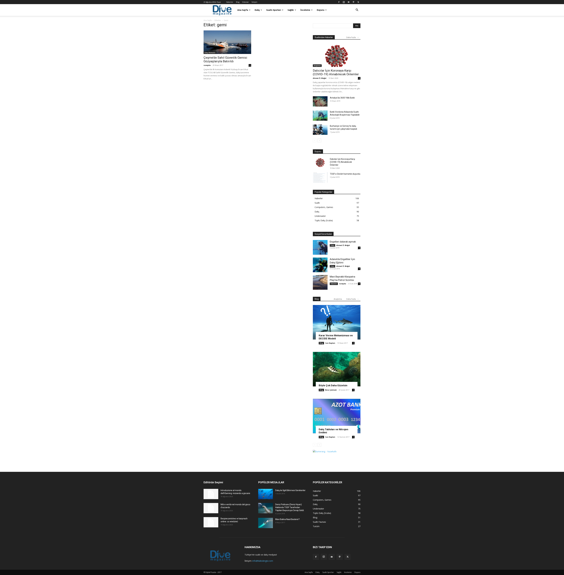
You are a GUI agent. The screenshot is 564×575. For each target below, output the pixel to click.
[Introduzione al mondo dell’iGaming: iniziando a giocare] (211, 494)
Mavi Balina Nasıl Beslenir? (287, 519)
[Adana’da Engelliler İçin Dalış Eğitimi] (320, 265)
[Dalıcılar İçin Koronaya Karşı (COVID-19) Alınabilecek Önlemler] (336, 55)
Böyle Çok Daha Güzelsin (333, 385)
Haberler (229, 2)
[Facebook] (339, 2)
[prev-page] (315, 140)
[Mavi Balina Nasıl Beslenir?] (265, 523)
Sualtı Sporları (273, 10)
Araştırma (317, 66)
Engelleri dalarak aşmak (343, 241)
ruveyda (207, 65)
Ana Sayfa (242, 10)
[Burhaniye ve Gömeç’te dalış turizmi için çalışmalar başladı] (320, 129)
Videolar (245, 2)
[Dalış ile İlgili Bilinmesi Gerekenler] (265, 494)
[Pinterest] (353, 2)
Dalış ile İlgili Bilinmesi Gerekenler (290, 490)
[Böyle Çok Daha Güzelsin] (336, 369)
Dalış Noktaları (209, 53)
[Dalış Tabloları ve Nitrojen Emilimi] (336, 416)
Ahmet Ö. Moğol (319, 78)
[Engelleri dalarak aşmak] (320, 247)
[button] (356, 10)
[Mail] (348, 2)
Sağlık (291, 10)
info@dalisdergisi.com (262, 560)
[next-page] (319, 140)
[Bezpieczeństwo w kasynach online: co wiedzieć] (211, 522)
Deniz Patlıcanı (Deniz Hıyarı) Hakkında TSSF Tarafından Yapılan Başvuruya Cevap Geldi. (289, 507)
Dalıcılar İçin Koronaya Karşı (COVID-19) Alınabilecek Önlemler (336, 72)
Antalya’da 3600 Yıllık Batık (342, 98)
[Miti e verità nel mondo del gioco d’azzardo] (211, 508)
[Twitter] (358, 2)
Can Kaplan (330, 343)
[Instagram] (343, 2)
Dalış (257, 10)
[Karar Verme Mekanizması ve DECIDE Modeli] (336, 322)
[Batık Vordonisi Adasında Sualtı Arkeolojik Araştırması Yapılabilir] (320, 115)
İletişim (254, 2)
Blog (237, 2)
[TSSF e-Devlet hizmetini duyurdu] (320, 177)
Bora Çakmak (331, 390)
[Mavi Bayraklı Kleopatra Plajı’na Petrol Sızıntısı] (320, 282)
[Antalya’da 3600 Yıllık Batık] (320, 101)
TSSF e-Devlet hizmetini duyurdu (345, 174)
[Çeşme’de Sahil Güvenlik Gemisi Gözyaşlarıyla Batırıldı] (227, 42)
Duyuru (320, 10)
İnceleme (305, 10)
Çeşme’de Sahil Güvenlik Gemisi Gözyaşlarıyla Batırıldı (225, 59)
